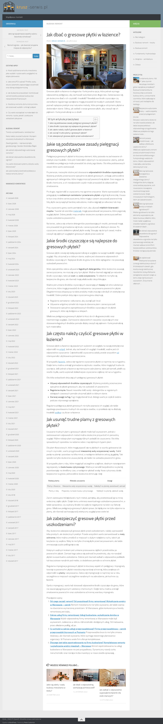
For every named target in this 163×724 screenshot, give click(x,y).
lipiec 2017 (12, 533)
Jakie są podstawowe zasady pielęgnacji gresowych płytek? (73, 123)
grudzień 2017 (13, 506)
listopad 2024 (13, 237)
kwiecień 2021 (13, 412)
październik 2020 (14, 445)
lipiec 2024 (12, 253)
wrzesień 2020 (13, 451)
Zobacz (138, 65)
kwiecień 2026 (13, 220)
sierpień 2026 (13, 198)
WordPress (12, 722)
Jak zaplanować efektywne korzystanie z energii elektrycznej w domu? (144, 261)
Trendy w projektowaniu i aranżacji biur (20, 132)
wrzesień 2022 (13, 319)
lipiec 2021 (12, 396)
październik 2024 (14, 242)
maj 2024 (11, 259)
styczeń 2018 (13, 500)
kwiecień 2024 (13, 264)
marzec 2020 (13, 484)
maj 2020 (11, 473)
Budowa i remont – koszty (145, 43)
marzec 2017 (13, 550)
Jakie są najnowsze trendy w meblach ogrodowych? (146, 207)
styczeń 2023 (13, 297)
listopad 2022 (13, 308)
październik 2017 (14, 517)
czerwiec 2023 (13, 275)
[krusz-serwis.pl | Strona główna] (25, 7)
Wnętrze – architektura (143, 59)
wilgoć (62, 349)
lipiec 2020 (12, 462)
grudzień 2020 (13, 434)
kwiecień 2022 (13, 347)
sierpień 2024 (13, 248)
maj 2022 (11, 341)
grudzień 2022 (13, 303)
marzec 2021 (13, 418)
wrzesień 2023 (13, 270)
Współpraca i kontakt (14, 17)
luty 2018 (11, 495)
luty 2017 (11, 555)
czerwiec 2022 (13, 336)
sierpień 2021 (13, 390)
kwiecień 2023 (13, 281)
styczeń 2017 (13, 561)
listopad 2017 (13, 511)
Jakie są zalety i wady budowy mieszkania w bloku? (56, 687)
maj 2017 (11, 544)
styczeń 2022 (13, 363)
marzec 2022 (13, 352)
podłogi (58, 412)
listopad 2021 (13, 374)
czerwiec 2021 (13, 401)
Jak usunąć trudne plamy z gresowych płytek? (68, 133)
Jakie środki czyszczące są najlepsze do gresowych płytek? (73, 126)
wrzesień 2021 (13, 385)
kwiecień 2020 (13, 478)
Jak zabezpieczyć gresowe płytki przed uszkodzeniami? (72, 136)
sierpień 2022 (13, 325)
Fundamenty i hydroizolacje (145, 54)
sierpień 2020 (13, 456)
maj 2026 (11, 215)
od (118, 352)
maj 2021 (11, 407)
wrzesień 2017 (13, 522)
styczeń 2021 (13, 429)
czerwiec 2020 (13, 467)
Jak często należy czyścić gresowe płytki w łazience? (71, 129)
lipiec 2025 (12, 231)
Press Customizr (29, 722)
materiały (77, 211)
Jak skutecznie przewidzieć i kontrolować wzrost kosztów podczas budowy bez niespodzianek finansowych (22, 96)
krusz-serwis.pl (58, 41)
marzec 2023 (13, 286)
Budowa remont (54, 24)
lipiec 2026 (12, 204)
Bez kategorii (140, 37)
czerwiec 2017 (13, 539)
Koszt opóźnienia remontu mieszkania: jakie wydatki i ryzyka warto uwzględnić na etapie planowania (21, 73)
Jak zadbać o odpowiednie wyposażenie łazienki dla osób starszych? (111, 693)
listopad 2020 (13, 440)
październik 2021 (14, 379)
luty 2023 (11, 292)
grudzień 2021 (13, 368)
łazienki (61, 361)
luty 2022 (11, 358)
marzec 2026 (13, 226)
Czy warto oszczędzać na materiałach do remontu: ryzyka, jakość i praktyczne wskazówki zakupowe (22, 116)
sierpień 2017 (13, 528)
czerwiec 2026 (13, 209)
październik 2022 (14, 314)
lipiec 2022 (12, 330)
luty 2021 (11, 423)
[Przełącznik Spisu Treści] (94, 119)
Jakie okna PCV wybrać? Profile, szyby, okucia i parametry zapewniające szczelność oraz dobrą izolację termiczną (22, 85)
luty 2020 (11, 489)
